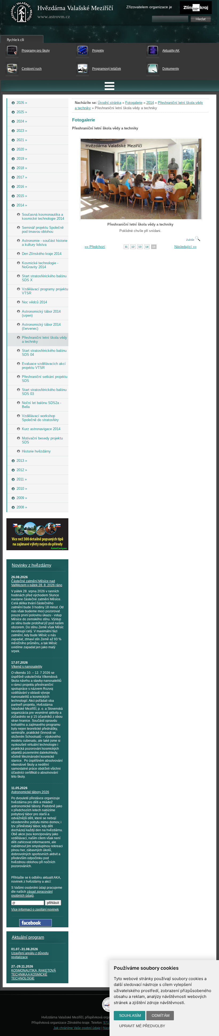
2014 (150, 103)
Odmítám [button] (161, 1015)
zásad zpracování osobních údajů (32, 894)
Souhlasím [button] (130, 1015)
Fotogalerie (133, 103)
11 (126, 246)
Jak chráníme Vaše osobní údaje (77, 1028)
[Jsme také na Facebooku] (35, 925)
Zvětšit (190, 239)
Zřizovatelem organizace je (149, 7)
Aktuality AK (170, 50)
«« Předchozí (95, 247)
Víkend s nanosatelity (26, 666)
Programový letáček (106, 69)
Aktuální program (28, 937)
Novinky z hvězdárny (31, 565)
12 (133, 246)
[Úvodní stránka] (21, 13)
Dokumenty (170, 69)
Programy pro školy (36, 50)
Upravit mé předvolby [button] (142, 1026)
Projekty (98, 50)
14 (146, 246)
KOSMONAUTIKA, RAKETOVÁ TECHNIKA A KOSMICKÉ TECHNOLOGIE (33, 974)
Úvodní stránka (109, 103)
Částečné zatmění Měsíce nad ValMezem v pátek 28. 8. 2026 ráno (36, 583)
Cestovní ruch (32, 69)
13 (140, 246)
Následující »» (185, 247)
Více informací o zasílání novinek (35, 909)
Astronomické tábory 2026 (30, 792)
